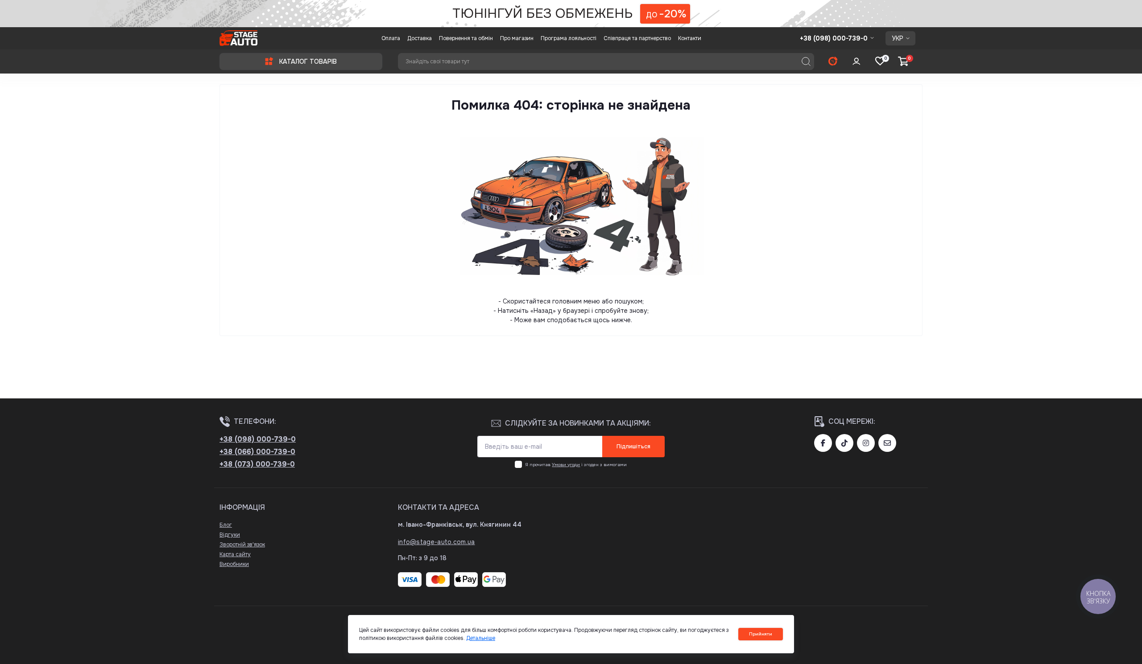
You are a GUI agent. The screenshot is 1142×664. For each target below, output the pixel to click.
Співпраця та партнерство (637, 38)
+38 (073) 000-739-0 (257, 464)
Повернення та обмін (466, 38)
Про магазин (517, 38)
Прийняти (760, 634)
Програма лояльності (568, 38)
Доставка (419, 38)
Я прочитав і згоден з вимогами (576, 464)
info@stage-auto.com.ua (436, 542)
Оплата (390, 38)
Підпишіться (633, 446)
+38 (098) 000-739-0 (257, 439)
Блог (225, 525)
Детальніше (480, 638)
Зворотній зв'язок (242, 544)
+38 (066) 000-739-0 (257, 451)
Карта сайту (235, 554)
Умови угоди (566, 464)
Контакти (689, 38)
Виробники (234, 564)
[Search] (806, 61)
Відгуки (229, 534)
